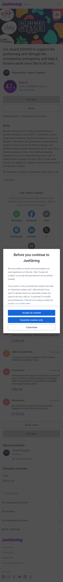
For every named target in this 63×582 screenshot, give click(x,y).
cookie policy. (25, 303)
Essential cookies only (31, 320)
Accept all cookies (31, 312)
